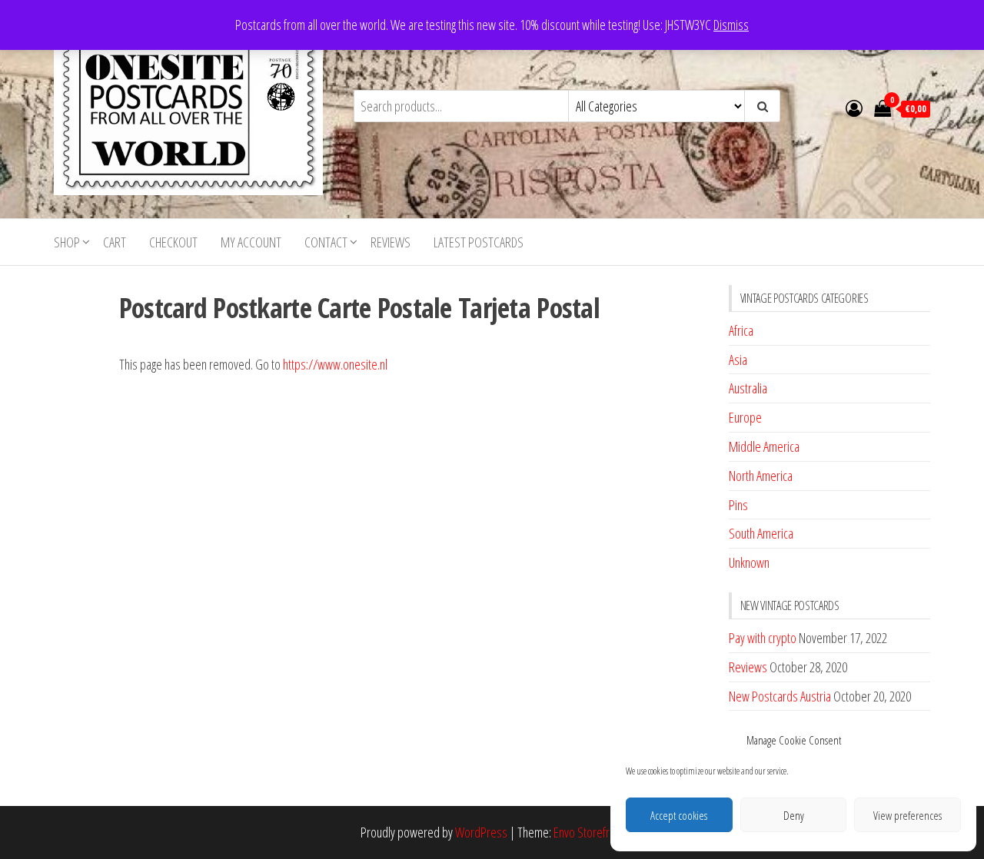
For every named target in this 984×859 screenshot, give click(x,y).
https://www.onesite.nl (335, 364)
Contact (325, 242)
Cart (114, 242)
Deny (793, 815)
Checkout (173, 242)
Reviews (391, 242)
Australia (748, 388)
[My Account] (854, 107)
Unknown (749, 562)
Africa (741, 330)
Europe (745, 417)
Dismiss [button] (731, 24)
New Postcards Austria (780, 696)
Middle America (764, 446)
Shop (67, 242)
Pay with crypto (762, 637)
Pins (738, 505)
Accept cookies (678, 815)
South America (761, 533)
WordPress (481, 832)
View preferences (907, 815)
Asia (738, 359)
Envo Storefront (589, 832)
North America (761, 475)
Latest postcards (479, 242)
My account (251, 242)
